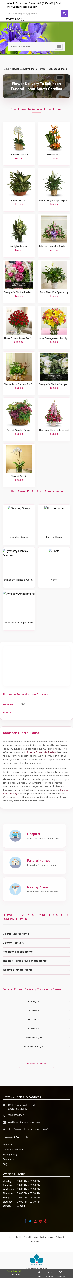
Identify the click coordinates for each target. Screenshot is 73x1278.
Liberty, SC (34, 1010)
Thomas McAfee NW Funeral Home (25, 960)
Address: (8, 703)
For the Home (54, 536)
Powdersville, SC (34, 1046)
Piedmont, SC (34, 1037)
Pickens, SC (34, 1028)
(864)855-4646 (45, 3)
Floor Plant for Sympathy (54, 292)
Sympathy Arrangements (19, 622)
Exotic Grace (54, 154)
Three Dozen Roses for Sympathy (19, 338)
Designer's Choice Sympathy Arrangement (54, 384)
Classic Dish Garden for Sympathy (19, 384)
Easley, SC (34, 1001)
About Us (7, 1144)
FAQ (5, 1164)
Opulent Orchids (19, 154)
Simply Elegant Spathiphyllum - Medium (54, 200)
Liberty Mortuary (13, 943)
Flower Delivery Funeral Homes (28, 68)
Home (6, 68)
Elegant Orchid (19, 476)
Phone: (7, 712)
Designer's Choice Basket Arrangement (19, 292)
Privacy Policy (10, 1154)
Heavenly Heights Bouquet (54, 430)
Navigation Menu (21, 46)
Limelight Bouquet (19, 246)
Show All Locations (36, 1063)
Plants (54, 579)
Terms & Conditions (13, 1149)
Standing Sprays (19, 536)
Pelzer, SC (34, 1019)
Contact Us (8, 1159)
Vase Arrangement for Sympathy (54, 338)
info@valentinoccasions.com (22, 6)
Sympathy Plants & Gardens (19, 579)
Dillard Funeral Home (16, 934)
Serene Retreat (19, 200)
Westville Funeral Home (18, 969)
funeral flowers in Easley (41, 752)
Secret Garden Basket (19, 430)
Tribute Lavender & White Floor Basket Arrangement (54, 246)
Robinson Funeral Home (18, 951)
